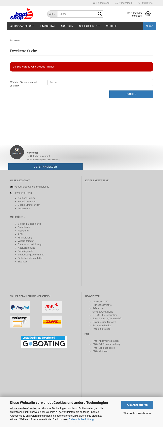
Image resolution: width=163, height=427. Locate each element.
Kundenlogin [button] (125, 3)
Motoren (67, 26)
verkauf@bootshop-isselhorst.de (32, 186)
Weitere (111, 26)
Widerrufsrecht (26, 241)
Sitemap (22, 261)
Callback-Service (26, 198)
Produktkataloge (101, 329)
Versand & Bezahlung (29, 223)
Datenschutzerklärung (81, 419)
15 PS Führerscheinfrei (104, 315)
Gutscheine (24, 227)
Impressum (24, 208)
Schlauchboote (89, 26)
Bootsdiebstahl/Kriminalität (107, 318)
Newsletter (23, 230)
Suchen (131, 94)
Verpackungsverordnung (31, 254)
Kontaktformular (27, 201)
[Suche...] (99, 14)
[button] (101, 3)
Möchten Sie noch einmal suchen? (23, 84)
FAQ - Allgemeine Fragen (105, 341)
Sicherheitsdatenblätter (30, 258)
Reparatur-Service (101, 325)
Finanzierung (25, 237)
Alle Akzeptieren (137, 404)
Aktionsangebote (22, 26)
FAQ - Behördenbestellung (106, 344)
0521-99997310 (23, 193)
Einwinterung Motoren (104, 322)
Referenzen (98, 308)
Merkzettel (147, 3)
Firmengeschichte (102, 305)
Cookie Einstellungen (29, 205)
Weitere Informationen (137, 413)
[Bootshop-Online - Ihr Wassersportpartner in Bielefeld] (25, 14)
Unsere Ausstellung (102, 311)
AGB (20, 234)
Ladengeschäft (100, 301)
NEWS (149, 26)
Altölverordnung (26, 247)
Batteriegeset (25, 251)
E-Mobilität (47, 26)
